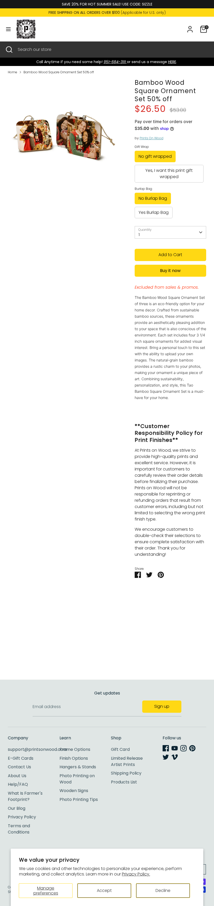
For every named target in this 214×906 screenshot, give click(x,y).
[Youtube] (174, 748)
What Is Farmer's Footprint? (25, 796)
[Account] (190, 27)
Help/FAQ (18, 784)
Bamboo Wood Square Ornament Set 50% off (58, 72)
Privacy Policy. (136, 874)
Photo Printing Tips (79, 799)
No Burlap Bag (153, 198)
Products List (124, 782)
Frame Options (75, 749)
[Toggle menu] (8, 29)
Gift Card (120, 749)
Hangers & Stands (78, 767)
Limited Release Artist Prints (127, 761)
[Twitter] (166, 757)
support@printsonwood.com (37, 749)
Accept (104, 890)
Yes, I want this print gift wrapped (169, 173)
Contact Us (19, 767)
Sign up (161, 706)
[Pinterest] (192, 748)
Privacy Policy (22, 817)
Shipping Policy (126, 773)
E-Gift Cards (20, 758)
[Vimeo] (174, 757)
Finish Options (74, 758)
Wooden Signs (74, 791)
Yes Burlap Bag (154, 212)
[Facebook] (166, 748)
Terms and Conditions (19, 829)
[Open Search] (9, 49)
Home (12, 72)
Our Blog (16, 808)
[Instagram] (183, 748)
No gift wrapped (155, 156)
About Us (17, 776)
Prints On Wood (151, 138)
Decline (163, 890)
